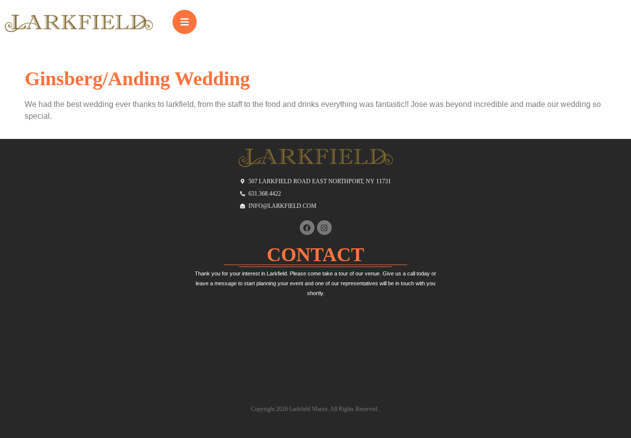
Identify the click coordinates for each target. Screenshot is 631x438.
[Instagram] (324, 227)
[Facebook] (307, 227)
